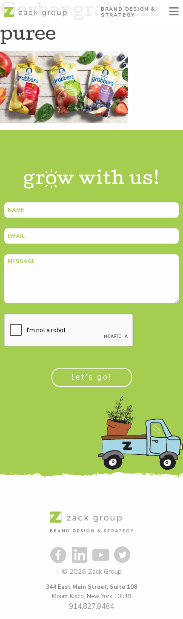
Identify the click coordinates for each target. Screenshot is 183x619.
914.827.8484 (91, 606)
